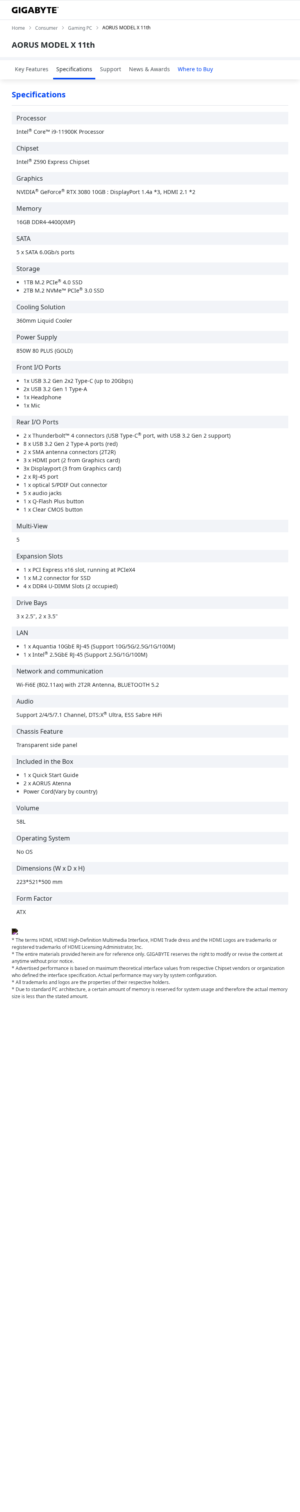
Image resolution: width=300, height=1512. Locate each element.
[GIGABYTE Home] (35, 10)
